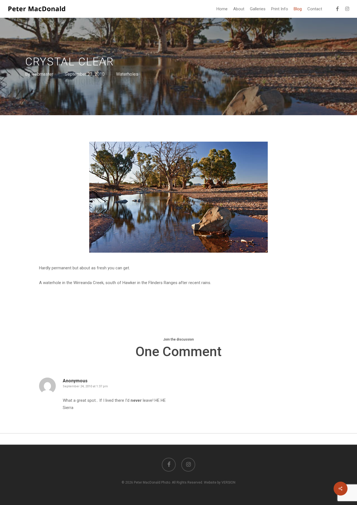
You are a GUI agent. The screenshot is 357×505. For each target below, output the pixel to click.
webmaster (42, 74)
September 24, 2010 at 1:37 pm (85, 386)
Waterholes (127, 74)
